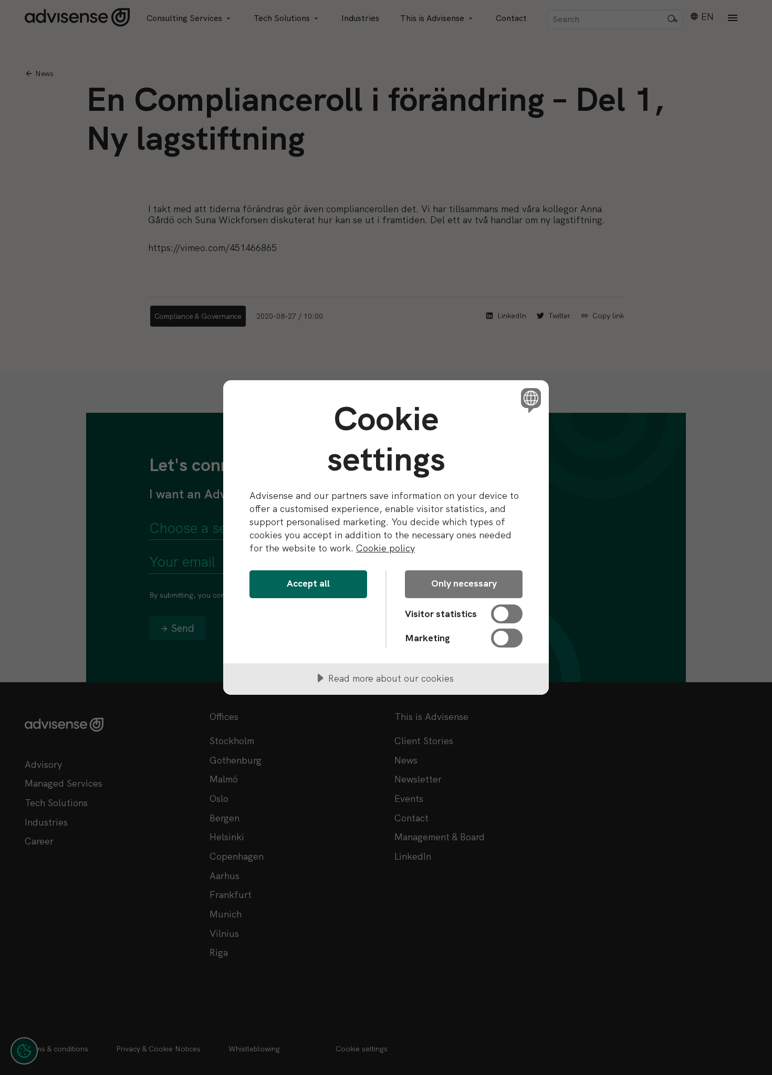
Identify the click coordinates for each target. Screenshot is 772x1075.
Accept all (308, 583)
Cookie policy (385, 548)
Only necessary (464, 583)
